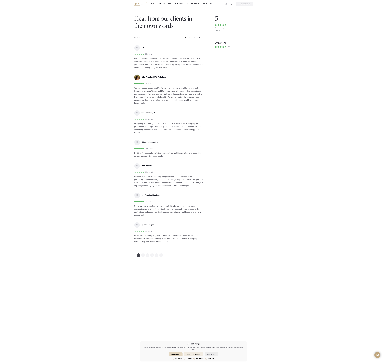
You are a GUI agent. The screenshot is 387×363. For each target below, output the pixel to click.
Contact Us (207, 4)
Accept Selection (193, 354)
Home (153, 4)
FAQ (187, 4)
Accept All (175, 354)
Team (170, 4)
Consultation (244, 4)
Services (162, 4)
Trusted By (195, 4)
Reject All (211, 354)
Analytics (179, 4)
